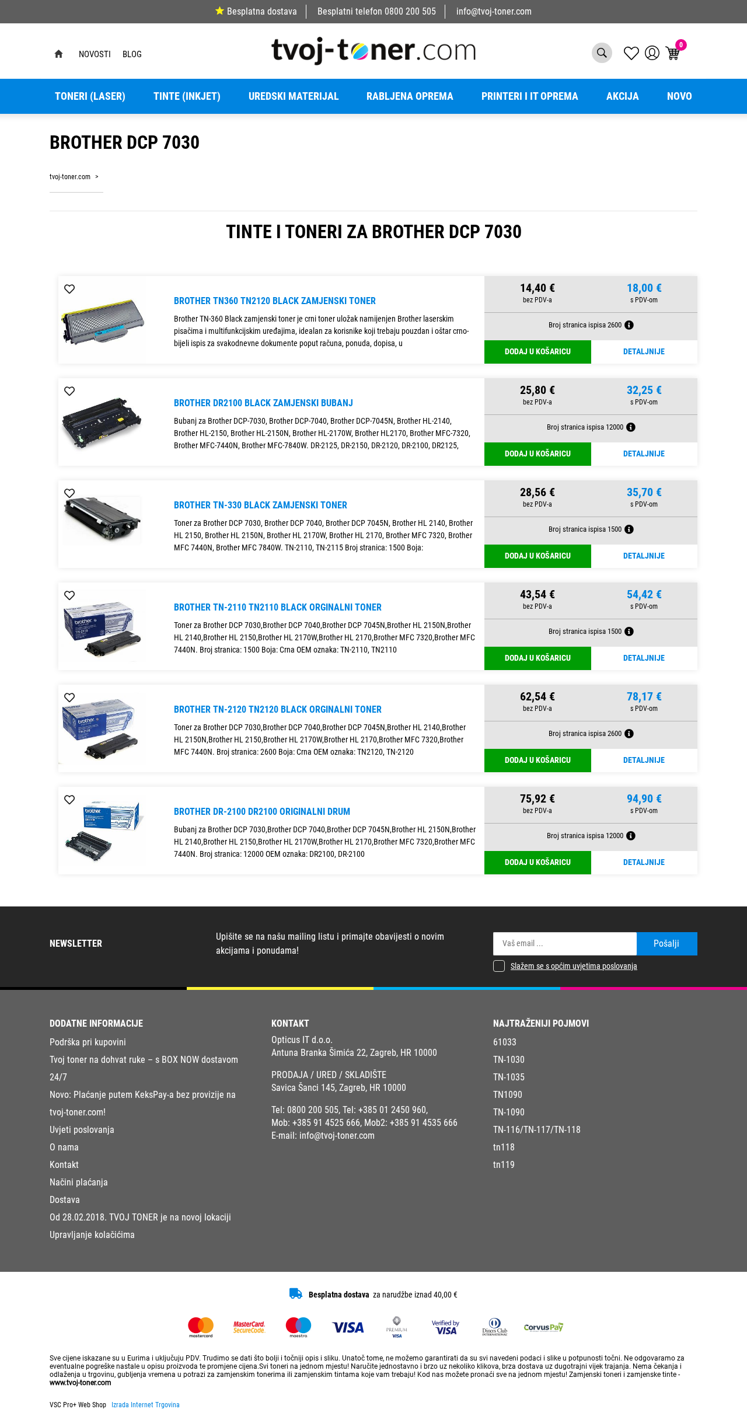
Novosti (95, 54)
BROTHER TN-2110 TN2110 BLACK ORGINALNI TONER (278, 607)
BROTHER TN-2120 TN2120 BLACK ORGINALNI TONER (278, 709)
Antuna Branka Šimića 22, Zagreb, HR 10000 (354, 1052)
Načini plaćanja (79, 1182)
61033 (504, 1042)
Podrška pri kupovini (88, 1042)
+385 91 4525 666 (326, 1122)
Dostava (65, 1199)
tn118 (504, 1147)
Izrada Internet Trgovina (145, 1405)
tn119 (504, 1164)
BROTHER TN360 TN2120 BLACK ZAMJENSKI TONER (275, 300)
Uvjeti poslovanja (82, 1129)
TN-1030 (509, 1059)
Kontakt (64, 1164)
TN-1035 (509, 1077)
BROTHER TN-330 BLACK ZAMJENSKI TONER (260, 505)
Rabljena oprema (409, 96)
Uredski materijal (294, 96)
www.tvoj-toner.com (80, 1383)
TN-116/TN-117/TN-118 (537, 1129)
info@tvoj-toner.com (494, 11)
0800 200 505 (410, 11)
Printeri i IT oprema (529, 96)
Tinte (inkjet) (187, 96)
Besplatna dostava (262, 11)
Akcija (622, 96)
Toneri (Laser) (90, 96)
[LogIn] (652, 53)
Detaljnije (644, 352)
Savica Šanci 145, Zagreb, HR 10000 (338, 1087)
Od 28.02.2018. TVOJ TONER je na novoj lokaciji (140, 1217)
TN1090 (507, 1094)
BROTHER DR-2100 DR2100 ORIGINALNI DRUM (262, 811)
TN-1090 (509, 1112)
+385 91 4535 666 (424, 1122)
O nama (64, 1147)
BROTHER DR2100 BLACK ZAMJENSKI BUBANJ (263, 403)
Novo (679, 96)
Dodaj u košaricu (538, 352)
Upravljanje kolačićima (92, 1234)
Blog (132, 54)
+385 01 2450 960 (392, 1109)
